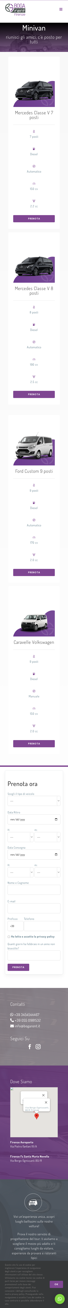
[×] (60, 1299)
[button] (36, 1116)
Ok (56, 1284)
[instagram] (38, 1046)
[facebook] (29, 1046)
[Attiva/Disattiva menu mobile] (61, 9)
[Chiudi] (43, 1095)
